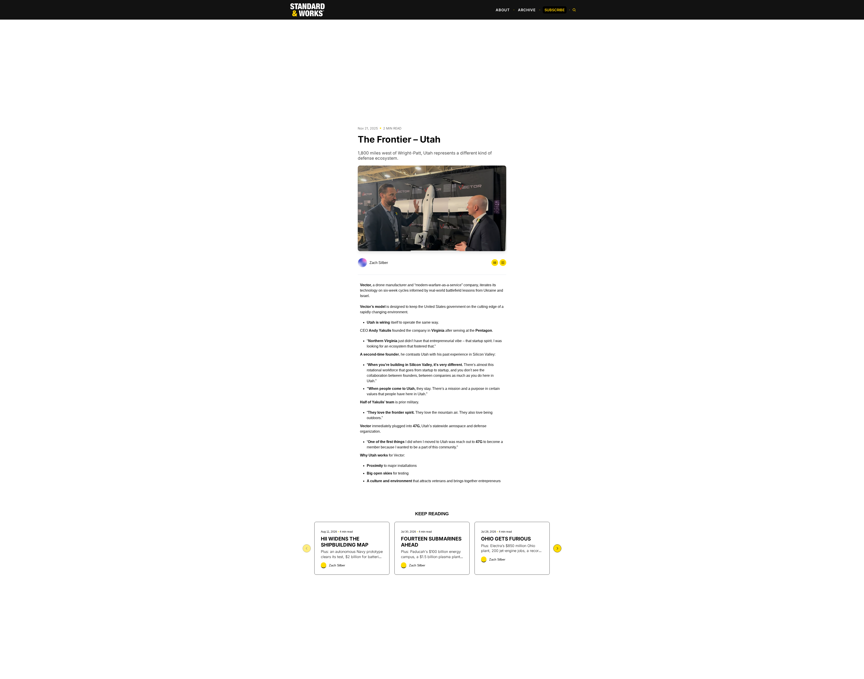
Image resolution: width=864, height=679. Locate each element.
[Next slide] (557, 548)
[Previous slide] (307, 548)
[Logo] (307, 9)
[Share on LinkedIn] (503, 262)
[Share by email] (494, 262)
